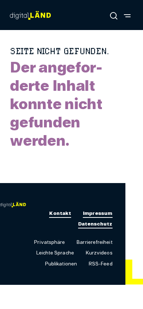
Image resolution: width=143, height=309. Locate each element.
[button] (49, 242)
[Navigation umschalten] (127, 15)
